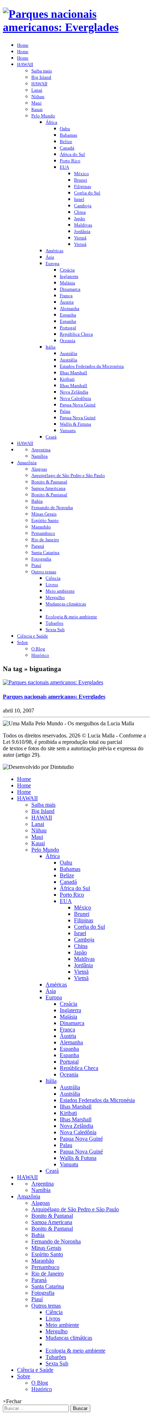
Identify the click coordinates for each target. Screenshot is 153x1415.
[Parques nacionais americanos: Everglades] (53, 682)
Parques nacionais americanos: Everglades (54, 697)
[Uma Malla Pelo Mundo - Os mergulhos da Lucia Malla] (76, 27)
